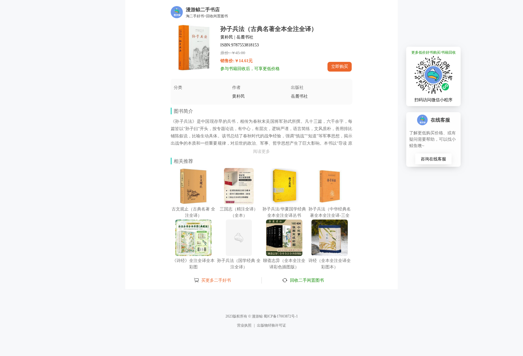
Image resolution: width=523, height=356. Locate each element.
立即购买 (339, 66)
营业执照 (244, 325)
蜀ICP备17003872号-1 (281, 316)
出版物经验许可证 (271, 325)
